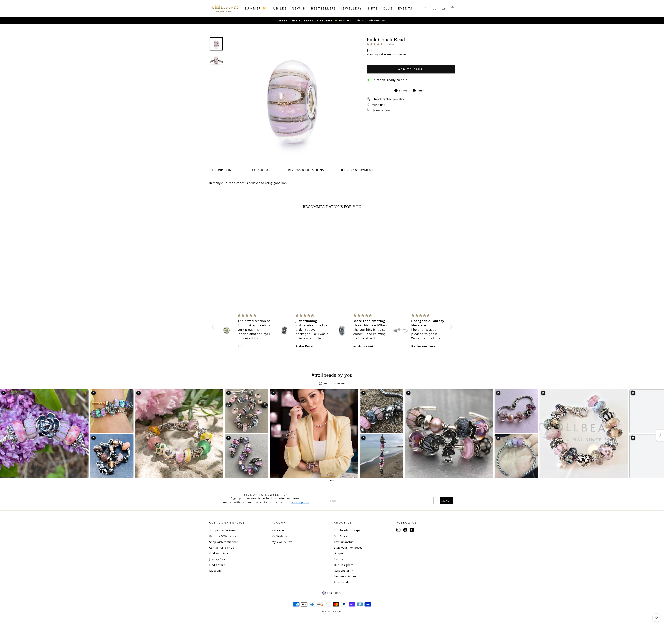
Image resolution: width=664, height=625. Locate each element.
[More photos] (660, 435)
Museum (215, 570)
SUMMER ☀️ (255, 8)
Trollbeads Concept (347, 530)
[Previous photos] (4, 435)
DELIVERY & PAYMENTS (357, 170)
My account (279, 530)
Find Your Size (218, 553)
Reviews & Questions (306, 170)
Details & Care (259, 170)
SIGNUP (446, 500)
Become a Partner (346, 576)
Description (220, 170)
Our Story (340, 536)
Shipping (373, 54)
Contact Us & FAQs (221, 547)
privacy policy (299, 502)
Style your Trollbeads (348, 547)
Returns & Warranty (222, 536)
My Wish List (280, 536)
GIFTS (372, 8)
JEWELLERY (351, 8)
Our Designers (343, 565)
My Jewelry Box (282, 542)
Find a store (217, 565)
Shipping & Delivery (222, 530)
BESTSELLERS (323, 8)
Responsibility (343, 570)
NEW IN (299, 8)
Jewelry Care (217, 559)
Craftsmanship (344, 542)
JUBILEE (279, 8)
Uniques (339, 553)
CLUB (388, 8)
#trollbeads (341, 582)
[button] (375, 44)
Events (405, 8)
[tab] (330, 480)
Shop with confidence (223, 542)
